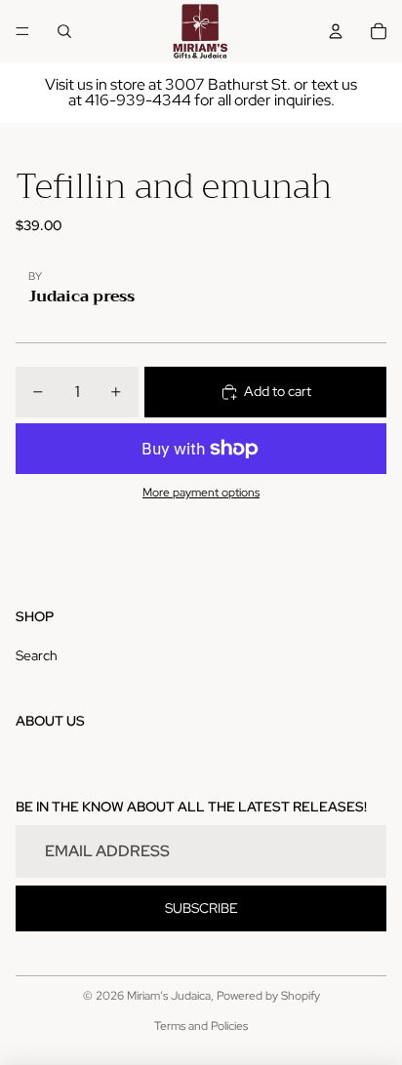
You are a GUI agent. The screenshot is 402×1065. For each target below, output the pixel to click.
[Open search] (64, 31)
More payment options (201, 492)
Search (37, 655)
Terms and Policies (201, 1026)
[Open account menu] (335, 31)
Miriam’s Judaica (169, 996)
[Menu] (22, 31)
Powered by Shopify (268, 996)
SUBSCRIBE (201, 908)
